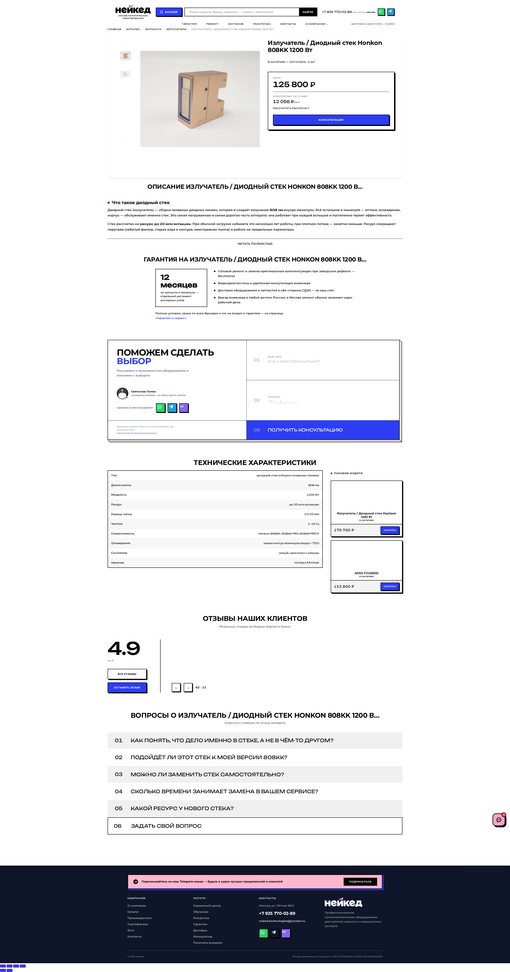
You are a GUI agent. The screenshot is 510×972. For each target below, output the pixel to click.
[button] (158, 99)
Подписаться (360, 881)
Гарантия (189, 24)
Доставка (200, 930)
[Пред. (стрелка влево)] (3, 970)
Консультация (331, 119)
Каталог (133, 29)
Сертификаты (138, 924)
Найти (308, 12)
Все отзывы (127, 673)
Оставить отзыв (127, 687)
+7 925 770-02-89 (277, 913)
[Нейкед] (344, 902)
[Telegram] (390, 12)
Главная (114, 29)
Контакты (288, 24)
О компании (316, 24)
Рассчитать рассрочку (291, 108)
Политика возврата (207, 942)
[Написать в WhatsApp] (160, 407)
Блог (131, 930)
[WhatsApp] (381, 12)
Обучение (236, 24)
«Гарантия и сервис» (170, 318)
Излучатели (176, 29)
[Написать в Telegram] (172, 407)
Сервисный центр (207, 905)
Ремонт (212, 24)
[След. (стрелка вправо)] (10, 970)
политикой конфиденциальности (137, 433)
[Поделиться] (10, 966)
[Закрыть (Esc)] (3, 966)
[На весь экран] (16, 966)
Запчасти (153, 29)
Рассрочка (262, 24)
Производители (140, 918)
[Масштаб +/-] (23, 966)
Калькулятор (202, 936)
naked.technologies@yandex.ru (282, 921)
